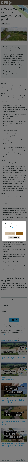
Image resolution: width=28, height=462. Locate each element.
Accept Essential (10, 234)
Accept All (19, 234)
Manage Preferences (14, 237)
